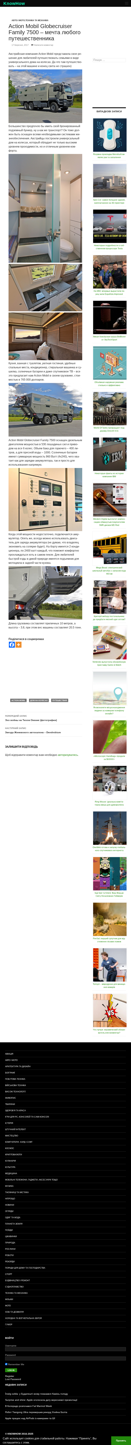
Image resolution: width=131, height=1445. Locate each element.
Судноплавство (14, 1287)
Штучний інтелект (15, 1129)
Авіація (9, 1054)
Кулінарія (10, 1161)
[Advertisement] (45, 673)
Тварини (10, 1104)
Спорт (8, 1274)
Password (10, 1355)
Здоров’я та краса (15, 1110)
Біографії (10, 1073)
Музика (9, 1186)
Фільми (9, 1299)
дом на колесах (39, 700)
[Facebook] (12, 645)
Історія (9, 1123)
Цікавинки (11, 1236)
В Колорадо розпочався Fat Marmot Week (28, 1406)
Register (9, 1376)
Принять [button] (121, 1440)
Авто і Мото (18, 20)
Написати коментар (43, 45)
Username (10, 1345)
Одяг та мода (12, 1217)
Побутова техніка (15, 1079)
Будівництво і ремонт (17, 1280)
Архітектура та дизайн (18, 1066)
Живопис (10, 1098)
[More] (18, 645)
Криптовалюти (13, 1154)
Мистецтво (11, 1136)
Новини (9, 1205)
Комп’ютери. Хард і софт (18, 1142)
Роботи (9, 1255)
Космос (9, 1148)
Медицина (11, 1173)
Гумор (8, 1324)
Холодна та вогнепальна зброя (23, 1318)
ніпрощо (10, 1198)
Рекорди (10, 1261)
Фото (8, 1305)
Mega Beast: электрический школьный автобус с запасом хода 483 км (109, 570)
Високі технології (15, 1091)
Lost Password (13, 1379)
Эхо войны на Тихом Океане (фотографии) (31, 718)
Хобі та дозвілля (14, 1312)
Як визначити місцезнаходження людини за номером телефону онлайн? (109, 710)
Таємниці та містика (17, 1192)
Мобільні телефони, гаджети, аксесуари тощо (31, 1180)
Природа (10, 1243)
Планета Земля (14, 1224)
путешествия (59, 700)
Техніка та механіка (36, 20)
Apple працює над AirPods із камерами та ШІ (30, 1418)
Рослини (10, 1249)
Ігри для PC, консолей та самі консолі (27, 1117)
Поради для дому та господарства (25, 1268)
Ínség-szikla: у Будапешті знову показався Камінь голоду (36, 1393)
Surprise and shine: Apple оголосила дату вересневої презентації (41, 1400)
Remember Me (15, 1364)
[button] (30, 1442)
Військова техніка (15, 1085)
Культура (10, 1167)
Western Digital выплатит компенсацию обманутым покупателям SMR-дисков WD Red (109, 522)
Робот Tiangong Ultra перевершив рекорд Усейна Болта (36, 1412)
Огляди (9, 1211)
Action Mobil (18, 700)
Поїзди (9, 1230)
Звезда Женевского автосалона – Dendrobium (33, 730)
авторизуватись (68, 754)
